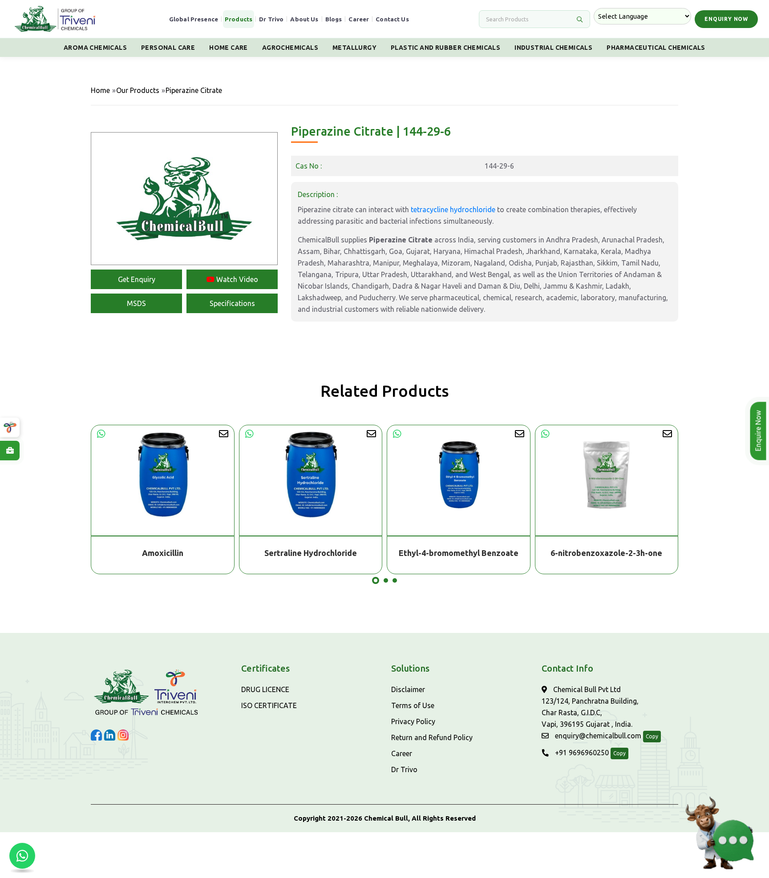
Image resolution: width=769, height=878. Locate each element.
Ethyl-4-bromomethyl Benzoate (311, 552)
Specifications (232, 303)
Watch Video (236, 279)
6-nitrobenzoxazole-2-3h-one (458, 552)
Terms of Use (412, 705)
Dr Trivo (271, 19)
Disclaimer (408, 689)
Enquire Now (759, 431)
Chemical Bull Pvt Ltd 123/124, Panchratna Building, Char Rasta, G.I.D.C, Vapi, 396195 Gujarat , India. (590, 706)
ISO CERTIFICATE (269, 705)
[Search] (579, 19)
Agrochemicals (290, 47)
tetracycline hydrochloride (453, 209)
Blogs (333, 19)
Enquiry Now (726, 19)
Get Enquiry (136, 279)
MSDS (136, 303)
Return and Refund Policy (432, 737)
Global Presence (193, 19)
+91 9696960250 (581, 753)
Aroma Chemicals (95, 47)
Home (100, 90)
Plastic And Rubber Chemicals (445, 47)
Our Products (137, 90)
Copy (652, 736)
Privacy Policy (413, 721)
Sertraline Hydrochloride (163, 552)
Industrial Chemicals (553, 47)
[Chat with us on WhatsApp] (22, 855)
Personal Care (168, 47)
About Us (304, 19)
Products (238, 19)
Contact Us (392, 19)
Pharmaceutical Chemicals (656, 47)
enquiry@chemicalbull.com (597, 736)
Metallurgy (354, 47)
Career (358, 19)
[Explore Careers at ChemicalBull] (10, 450)
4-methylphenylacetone (607, 552)
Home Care (228, 47)
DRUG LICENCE (265, 689)
